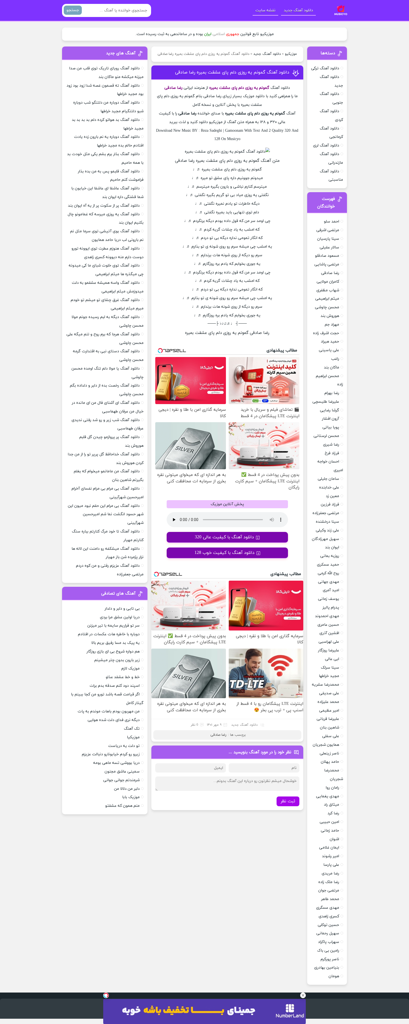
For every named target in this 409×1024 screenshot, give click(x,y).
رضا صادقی (218, 734)
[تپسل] (106, 995)
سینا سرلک (330, 667)
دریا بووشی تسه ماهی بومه (116, 763)
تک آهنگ (132, 728)
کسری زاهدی (329, 916)
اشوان (334, 839)
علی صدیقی (329, 693)
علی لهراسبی (329, 641)
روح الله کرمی (328, 573)
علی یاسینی (329, 350)
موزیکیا (133, 737)
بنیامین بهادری (326, 967)
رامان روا (332, 787)
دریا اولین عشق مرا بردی (120, 617)
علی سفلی (330, 736)
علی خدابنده (329, 487)
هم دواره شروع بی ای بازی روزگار (113, 651)
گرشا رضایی (329, 410)
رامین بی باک (328, 950)
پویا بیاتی (330, 427)
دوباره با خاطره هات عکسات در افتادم (109, 634)
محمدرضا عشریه (325, 684)
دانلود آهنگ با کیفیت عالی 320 (224, 537)
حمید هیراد (330, 341)
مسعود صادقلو (327, 255)
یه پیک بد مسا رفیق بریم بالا (115, 643)
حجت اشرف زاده (326, 333)
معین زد (332, 496)
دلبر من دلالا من (127, 788)
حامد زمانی (330, 830)
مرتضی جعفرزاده (325, 513)
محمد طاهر (330, 899)
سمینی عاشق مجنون (122, 771)
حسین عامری (328, 624)
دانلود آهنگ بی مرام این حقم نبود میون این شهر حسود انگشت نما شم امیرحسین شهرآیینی (106, 514)
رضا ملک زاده (328, 882)
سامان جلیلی (328, 479)
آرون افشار (330, 418)
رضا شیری (331, 444)
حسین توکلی (328, 925)
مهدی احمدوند (327, 616)
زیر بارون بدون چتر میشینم (117, 660)
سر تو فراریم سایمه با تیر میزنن (113, 625)
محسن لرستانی (326, 436)
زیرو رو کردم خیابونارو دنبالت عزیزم (111, 754)
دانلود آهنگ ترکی (325, 68)
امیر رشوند (330, 856)
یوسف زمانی (328, 599)
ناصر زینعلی (329, 753)
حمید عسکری (328, 564)
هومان (334, 976)
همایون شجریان (326, 744)
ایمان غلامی (329, 847)
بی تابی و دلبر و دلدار (122, 608)
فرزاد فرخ (332, 453)
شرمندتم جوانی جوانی (121, 780)
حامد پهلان (330, 761)
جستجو (72, 10)
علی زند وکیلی (327, 530)
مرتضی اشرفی (327, 230)
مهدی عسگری (327, 907)
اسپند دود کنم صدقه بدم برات (115, 685)
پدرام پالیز (330, 607)
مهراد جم (332, 324)
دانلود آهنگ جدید (298, 10)
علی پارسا (331, 864)
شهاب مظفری (327, 290)
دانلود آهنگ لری (326, 145)
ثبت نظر (288, 801)
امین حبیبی (329, 822)
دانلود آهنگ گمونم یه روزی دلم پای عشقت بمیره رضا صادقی (232, 72)
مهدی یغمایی (327, 796)
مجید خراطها (329, 676)
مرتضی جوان (328, 890)
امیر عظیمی (329, 710)
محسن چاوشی (327, 307)
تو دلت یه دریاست (124, 746)
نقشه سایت (265, 10)
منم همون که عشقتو (122, 805)
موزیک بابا (131, 797)
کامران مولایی (328, 281)
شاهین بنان (329, 727)
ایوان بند (332, 547)
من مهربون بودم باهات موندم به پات (109, 711)
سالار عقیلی (329, 247)
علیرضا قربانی (328, 719)
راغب (335, 358)
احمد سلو (331, 221)
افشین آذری (329, 633)
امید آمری (331, 590)
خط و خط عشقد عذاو (123, 677)
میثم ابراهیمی (327, 298)
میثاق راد (331, 804)
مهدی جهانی (328, 582)
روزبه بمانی (329, 556)
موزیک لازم (130, 668)
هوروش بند (330, 316)
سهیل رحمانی (327, 933)
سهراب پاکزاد (328, 942)
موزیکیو (291, 54)
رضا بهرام (331, 393)
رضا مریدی (330, 873)
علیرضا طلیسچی (325, 401)
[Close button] (303, 995)
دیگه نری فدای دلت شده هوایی (114, 720)
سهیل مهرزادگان (325, 539)
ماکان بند (331, 367)
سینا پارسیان (328, 238)
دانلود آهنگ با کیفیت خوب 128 (224, 553)
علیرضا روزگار (328, 650)
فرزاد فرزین (330, 504)
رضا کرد (333, 813)
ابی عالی (332, 659)
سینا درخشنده (327, 521)
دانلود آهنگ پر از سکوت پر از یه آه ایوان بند (104, 205)
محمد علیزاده (328, 702)
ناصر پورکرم (330, 959)
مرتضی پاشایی (326, 264)
